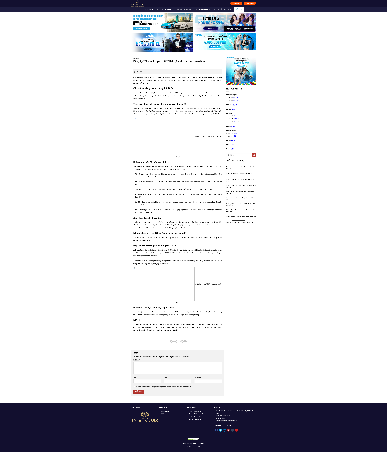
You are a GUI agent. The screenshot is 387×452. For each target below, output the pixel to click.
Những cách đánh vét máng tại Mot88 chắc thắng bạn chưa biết (239, 174)
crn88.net (197, 446)
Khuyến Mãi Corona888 (222, 9)
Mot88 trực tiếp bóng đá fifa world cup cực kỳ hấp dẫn (241, 217)
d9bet (235, 116)
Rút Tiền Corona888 (202, 9)
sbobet (233, 145)
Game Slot (164, 417)
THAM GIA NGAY (250, 3)
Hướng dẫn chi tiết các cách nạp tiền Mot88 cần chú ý (240, 198)
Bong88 (235, 97)
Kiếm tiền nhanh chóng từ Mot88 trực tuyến (239, 222)
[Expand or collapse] (219, 71)
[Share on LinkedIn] (185, 341)
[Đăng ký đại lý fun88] (162, 22)
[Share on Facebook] (170, 341)
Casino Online (165, 411)
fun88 (233, 126)
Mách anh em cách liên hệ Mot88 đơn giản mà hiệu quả (240, 192)
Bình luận (136, 360)
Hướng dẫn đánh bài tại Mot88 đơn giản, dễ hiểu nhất (240, 180)
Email (166, 377)
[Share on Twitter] (174, 341)
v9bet (233, 140)
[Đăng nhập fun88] (225, 42)
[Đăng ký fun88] (241, 70)
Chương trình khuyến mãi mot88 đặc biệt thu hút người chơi (240, 204)
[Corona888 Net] (141, 3)
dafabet (234, 105)
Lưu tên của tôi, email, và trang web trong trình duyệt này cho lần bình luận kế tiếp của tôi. (164, 387)
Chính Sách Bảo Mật (194, 443)
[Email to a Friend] (177, 341)
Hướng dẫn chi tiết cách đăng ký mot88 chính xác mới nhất (241, 186)
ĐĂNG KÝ (236, 3)
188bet (235, 133)
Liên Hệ (202, 443)
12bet (233, 109)
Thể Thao (163, 414)
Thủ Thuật (239, 9)
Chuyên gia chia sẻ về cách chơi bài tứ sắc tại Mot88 (240, 168)
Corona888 (149, 9)
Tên (135, 377)
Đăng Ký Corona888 (164, 9)
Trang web (197, 377)
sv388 (232, 149)
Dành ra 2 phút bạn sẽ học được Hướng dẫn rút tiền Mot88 (240, 211)
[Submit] (254, 155)
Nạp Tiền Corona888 (184, 9)
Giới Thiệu (185, 443)
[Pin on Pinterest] (181, 341)
